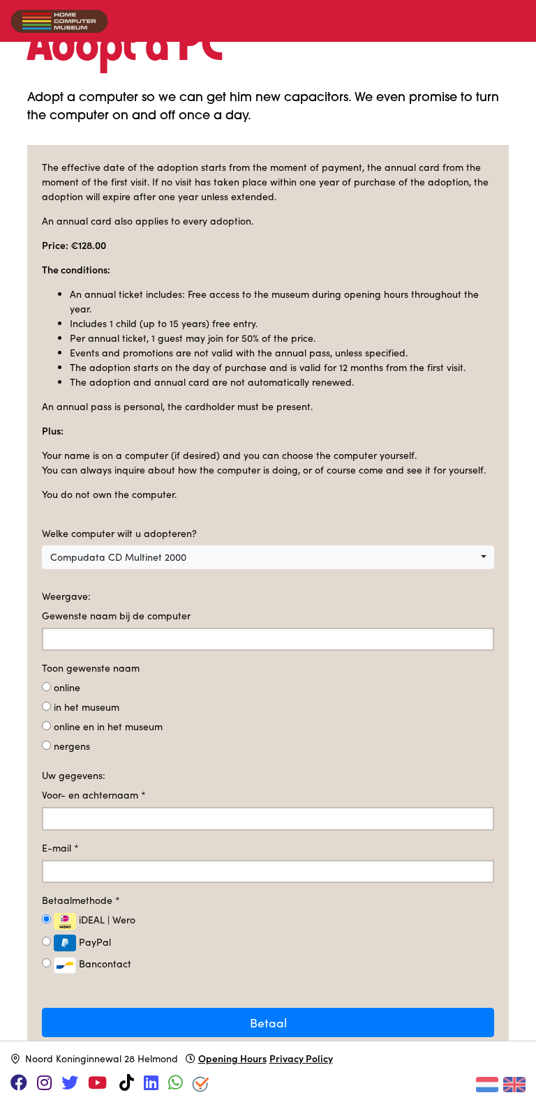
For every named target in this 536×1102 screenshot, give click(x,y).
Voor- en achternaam (94, 794)
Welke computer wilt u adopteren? (119, 533)
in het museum (86, 707)
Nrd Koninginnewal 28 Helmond (101, 1058)
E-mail (60, 847)
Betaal (268, 1022)
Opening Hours (232, 1058)
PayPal (93, 942)
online (67, 687)
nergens (72, 746)
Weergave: (66, 596)
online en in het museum (108, 726)
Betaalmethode (81, 900)
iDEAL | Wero (105, 919)
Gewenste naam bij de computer (116, 615)
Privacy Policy (301, 1058)
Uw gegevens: (73, 775)
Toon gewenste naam (91, 667)
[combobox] (268, 557)
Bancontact (103, 963)
